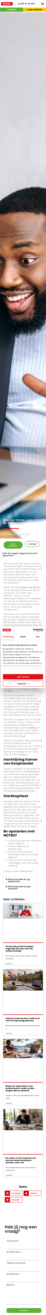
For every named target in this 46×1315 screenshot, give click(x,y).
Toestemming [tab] (8, 637)
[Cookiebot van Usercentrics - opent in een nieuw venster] (33, 630)
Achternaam (14, 1251)
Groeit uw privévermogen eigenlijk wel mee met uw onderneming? (20, 948)
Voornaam (13, 1240)
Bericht (10, 1284)
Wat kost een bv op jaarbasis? (19, 880)
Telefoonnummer (16, 1263)
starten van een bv (30, 587)
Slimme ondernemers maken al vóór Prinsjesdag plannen (23, 1019)
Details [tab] (23, 637)
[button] (42, 4)
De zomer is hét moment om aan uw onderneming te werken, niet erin (21, 1160)
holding (32, 727)
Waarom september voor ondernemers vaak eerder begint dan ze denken (20, 1088)
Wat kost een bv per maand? (19, 887)
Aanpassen (21, 683)
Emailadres (13, 1274)
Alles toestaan (23, 677)
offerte (23, 871)
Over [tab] (38, 637)
